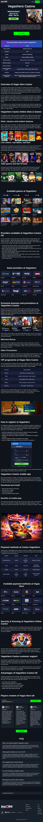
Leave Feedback (36, 700)
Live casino (15, 195)
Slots (36, 195)
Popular (4, 195)
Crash (26, 195)
